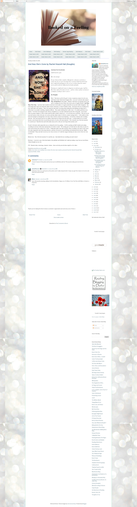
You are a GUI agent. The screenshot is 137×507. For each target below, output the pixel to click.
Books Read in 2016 (70, 54)
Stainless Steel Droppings (98, 462)
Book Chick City (96, 352)
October (97, 149)
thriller (38, 151)
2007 (95, 212)
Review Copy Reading (68, 51)
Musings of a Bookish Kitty (98, 477)
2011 (95, 203)
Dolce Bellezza (95, 444)
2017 (95, 191)
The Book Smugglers (97, 346)
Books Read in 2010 (70, 57)
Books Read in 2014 (94, 54)
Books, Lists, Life (96, 492)
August (97, 169)
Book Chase (95, 458)
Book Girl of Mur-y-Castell (98, 356)
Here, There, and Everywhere (99, 365)
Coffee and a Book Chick (98, 361)
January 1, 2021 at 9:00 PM (42, 179)
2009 (95, 208)
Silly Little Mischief (96, 344)
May (96, 176)
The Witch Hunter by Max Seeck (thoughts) (99, 152)
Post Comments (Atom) (62, 223)
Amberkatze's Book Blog (98, 427)
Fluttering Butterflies (97, 411)
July (96, 171)
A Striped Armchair (96, 418)
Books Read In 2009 (82, 57)
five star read (54, 150)
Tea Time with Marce (97, 363)
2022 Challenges (47, 51)
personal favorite (66, 150)
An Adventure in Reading (98, 490)
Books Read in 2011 (58, 57)
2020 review (47, 150)
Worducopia (95, 407)
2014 (95, 197)
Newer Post (32, 215)
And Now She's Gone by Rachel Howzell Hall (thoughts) (99, 157)
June (96, 174)
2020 (95, 145)
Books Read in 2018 (46, 54)
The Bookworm (96, 460)
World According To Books (98, 485)
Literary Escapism (96, 483)
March (96, 180)
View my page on (98, 316)
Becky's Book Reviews (97, 420)
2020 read (34, 150)
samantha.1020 (35, 169)
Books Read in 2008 (94, 57)
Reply (33, 164)
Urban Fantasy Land (97, 449)
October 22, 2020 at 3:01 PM (45, 160)
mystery (60, 150)
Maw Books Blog (96, 471)
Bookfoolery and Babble (98, 440)
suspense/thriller (32, 151)
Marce (33, 179)
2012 (95, 201)
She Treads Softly (96, 469)
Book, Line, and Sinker (97, 404)
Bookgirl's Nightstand (97, 413)
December (97, 147)
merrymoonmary (71, 503)
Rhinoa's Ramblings (97, 456)
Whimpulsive (95, 380)
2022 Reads (38, 51)
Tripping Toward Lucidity (98, 467)
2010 (95, 205)
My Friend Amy (95, 409)
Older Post (85, 215)
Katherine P (35, 160)
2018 (95, 189)
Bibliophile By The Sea (97, 425)
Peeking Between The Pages (99, 437)
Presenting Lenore (96, 395)
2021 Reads (87, 51)
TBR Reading (57, 51)
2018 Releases (79, 51)
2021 (95, 143)
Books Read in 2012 (46, 57)
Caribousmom (95, 465)
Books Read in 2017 (58, 54)
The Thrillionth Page (97, 453)
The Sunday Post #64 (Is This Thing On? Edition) (99, 166)
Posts (95, 325)
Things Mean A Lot (96, 402)
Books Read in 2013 (34, 57)
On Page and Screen (97, 385)
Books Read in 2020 (98, 51)
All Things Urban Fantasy (98, 372)
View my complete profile (98, 86)
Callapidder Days (96, 435)
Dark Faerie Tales (96, 370)
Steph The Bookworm (97, 387)
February (97, 182)
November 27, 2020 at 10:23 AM (49, 169)
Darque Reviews (96, 433)
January (97, 184)
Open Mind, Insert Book (98, 451)
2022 (95, 141)
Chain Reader (95, 488)
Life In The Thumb (96, 416)
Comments (96, 328)
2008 (95, 210)
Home (30, 51)
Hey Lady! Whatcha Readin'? (99, 423)
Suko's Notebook (96, 393)
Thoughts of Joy (96, 494)
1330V (93, 397)
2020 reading (40, 150)
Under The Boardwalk (97, 359)
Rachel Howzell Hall (76, 150)
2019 (95, 187)
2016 (95, 193)
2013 (95, 199)
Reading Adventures (97, 442)
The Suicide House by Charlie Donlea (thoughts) (99, 161)
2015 (95, 195)
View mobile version (59, 217)
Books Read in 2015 (82, 54)
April (96, 178)
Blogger (84, 503)
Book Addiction (96, 446)
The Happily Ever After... (98, 383)
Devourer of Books (97, 354)
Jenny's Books (95, 368)
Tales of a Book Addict (97, 375)
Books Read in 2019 (34, 54)
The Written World (96, 400)
